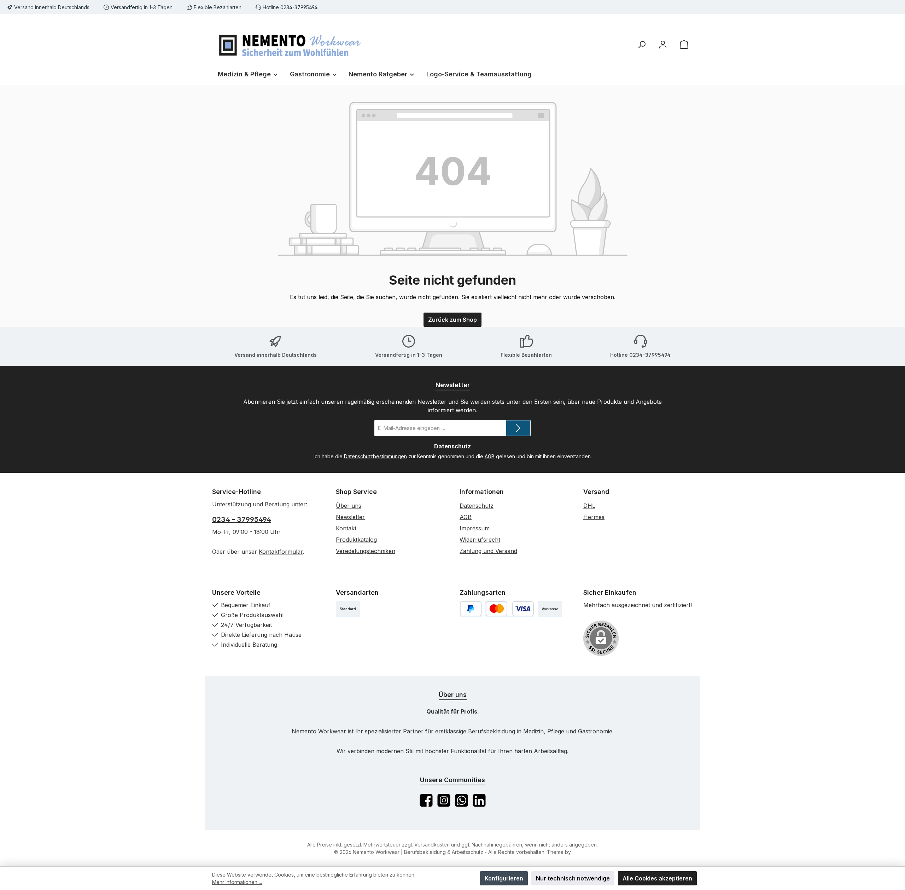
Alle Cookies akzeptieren (657, 878)
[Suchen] (641, 44)
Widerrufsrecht (480, 539)
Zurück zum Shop (452, 319)
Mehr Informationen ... (237, 882)
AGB (490, 456)
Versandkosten (432, 845)
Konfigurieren (504, 878)
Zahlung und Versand (488, 550)
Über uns (348, 505)
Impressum (475, 528)
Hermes (594, 516)
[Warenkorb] (684, 44)
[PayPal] (471, 609)
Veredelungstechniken (365, 550)
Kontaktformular (281, 551)
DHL (589, 505)
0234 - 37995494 (241, 519)
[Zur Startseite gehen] (290, 44)
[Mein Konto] (663, 44)
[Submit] (518, 428)
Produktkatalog (356, 539)
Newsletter (350, 516)
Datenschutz (477, 505)
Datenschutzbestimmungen (375, 456)
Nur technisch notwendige (573, 878)
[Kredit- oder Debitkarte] (509, 609)
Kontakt (346, 528)
